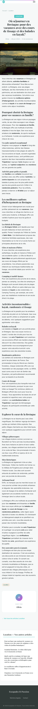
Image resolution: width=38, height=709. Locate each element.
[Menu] (34, 1)
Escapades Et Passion (19, 691)
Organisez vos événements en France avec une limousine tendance (18, 674)
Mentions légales (15, 698)
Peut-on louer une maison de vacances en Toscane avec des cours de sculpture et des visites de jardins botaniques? (18, 643)
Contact (25, 698)
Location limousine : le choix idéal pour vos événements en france (17, 651)
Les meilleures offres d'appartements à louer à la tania (17, 668)
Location (11, 10)
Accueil (4, 10)
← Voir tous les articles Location (13, 618)
